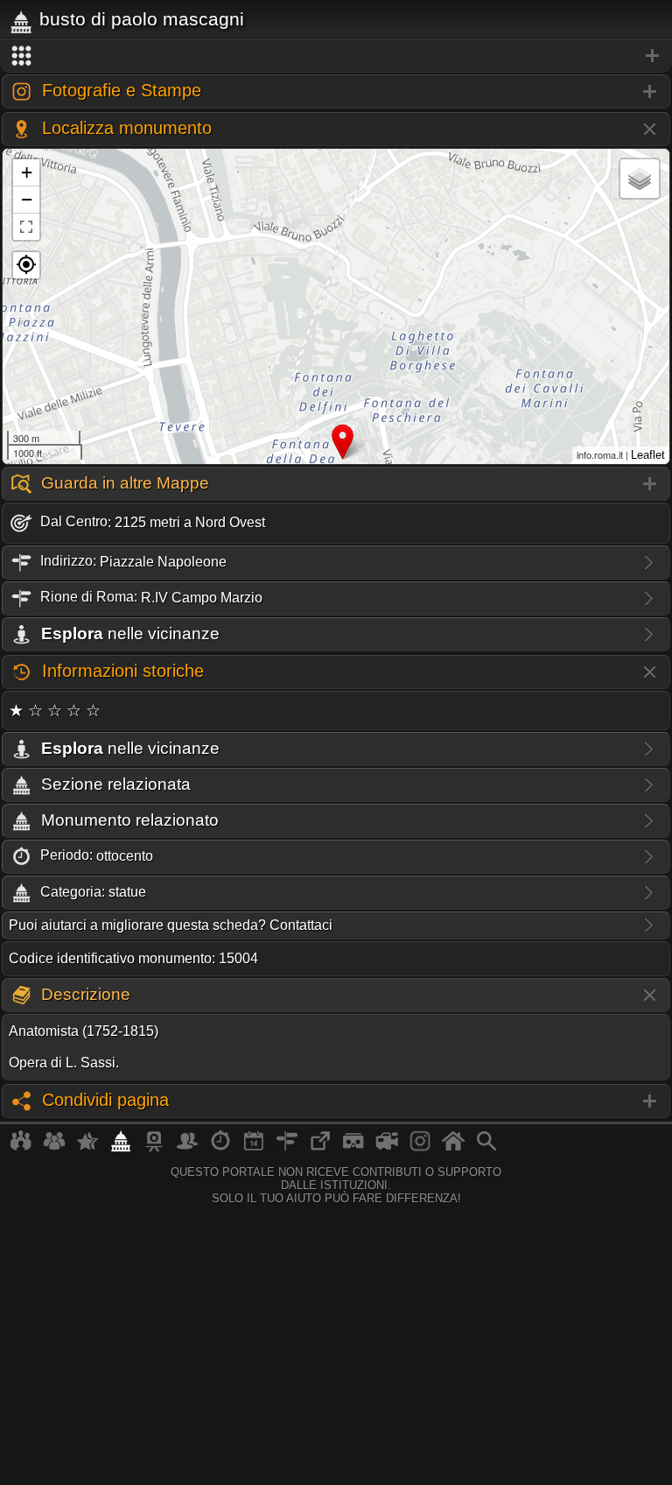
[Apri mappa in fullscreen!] (26, 227)
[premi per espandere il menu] (336, 56)
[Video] (386, 1148)
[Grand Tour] (87, 1148)
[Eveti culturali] (253, 1148)
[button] (26, 265)
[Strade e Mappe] (287, 1148)
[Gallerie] (420, 1148)
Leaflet (648, 454)
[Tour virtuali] (353, 1148)
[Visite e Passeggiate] (21, 1148)
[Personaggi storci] (187, 1148)
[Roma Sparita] (154, 1148)
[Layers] (639, 178)
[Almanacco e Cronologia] (220, 1148)
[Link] (320, 1148)
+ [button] (26, 172)
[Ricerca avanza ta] (486, 1148)
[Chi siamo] (54, 1148)
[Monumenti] (120, 1148)
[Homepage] (453, 1148)
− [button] (26, 199)
